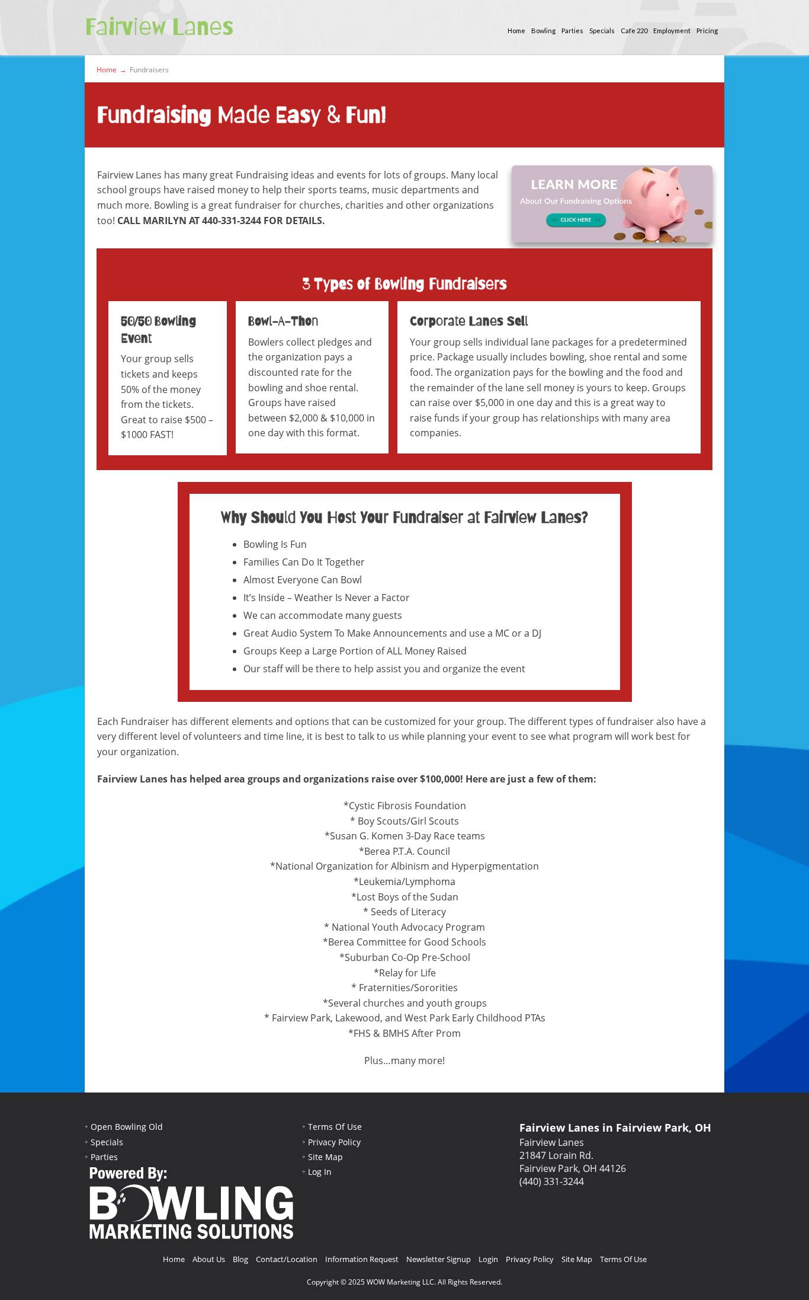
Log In (320, 1171)
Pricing (707, 30)
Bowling (543, 30)
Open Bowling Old (127, 1126)
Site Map (325, 1156)
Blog (240, 1259)
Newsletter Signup (438, 1259)
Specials (602, 30)
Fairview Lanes (159, 26)
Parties (572, 30)
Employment (672, 30)
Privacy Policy (334, 1142)
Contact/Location (286, 1259)
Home (516, 30)
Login (488, 1259)
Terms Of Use (335, 1126)
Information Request (362, 1259)
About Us (208, 1259)
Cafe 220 (634, 30)
